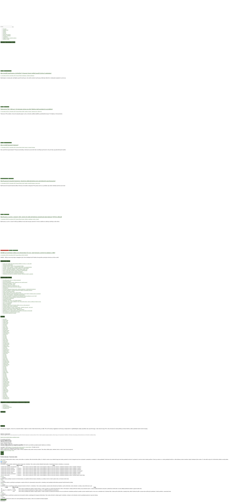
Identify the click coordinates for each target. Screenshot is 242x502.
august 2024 (5, 333)
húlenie (26, 219)
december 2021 (6, 361)
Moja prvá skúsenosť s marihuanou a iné (11, 285)
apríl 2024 (5, 338)
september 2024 (6, 332)
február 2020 (5, 379)
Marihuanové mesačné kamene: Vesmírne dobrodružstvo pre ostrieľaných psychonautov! (28, 181)
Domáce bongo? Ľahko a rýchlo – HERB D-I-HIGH (13, 309)
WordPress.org (6, 408)
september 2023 (6, 346)
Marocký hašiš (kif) (7, 303)
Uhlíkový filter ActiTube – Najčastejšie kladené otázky (14, 294)
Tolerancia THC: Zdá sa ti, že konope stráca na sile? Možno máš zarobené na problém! (27, 109)
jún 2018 (5, 394)
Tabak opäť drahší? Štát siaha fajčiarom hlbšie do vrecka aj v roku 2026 (17, 263)
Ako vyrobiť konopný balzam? (9, 145)
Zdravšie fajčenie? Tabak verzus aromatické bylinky (13, 265)
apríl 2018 (5, 395)
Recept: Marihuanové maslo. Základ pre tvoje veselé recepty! (15, 282)
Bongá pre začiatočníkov (8, 264)
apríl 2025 (5, 326)
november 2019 (6, 382)
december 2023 (6, 343)
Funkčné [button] (2, 476)
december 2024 (6, 330)
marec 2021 (5, 371)
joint (23, 183)
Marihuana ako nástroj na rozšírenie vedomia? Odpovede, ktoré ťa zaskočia (18, 273)
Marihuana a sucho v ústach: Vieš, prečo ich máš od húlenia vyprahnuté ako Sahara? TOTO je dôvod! (31, 217)
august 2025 (5, 323)
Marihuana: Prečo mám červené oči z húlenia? (12, 286)
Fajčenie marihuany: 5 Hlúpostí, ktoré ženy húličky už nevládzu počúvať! (17, 290)
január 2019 (5, 389)
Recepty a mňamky (7, 35)
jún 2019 (5, 387)
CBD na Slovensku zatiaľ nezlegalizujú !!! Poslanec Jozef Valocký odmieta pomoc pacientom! (22, 293)
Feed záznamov (6, 405)
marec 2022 (5, 358)
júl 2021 (4, 366)
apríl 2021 (5, 370)
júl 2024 (4, 335)
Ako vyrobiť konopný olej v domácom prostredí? (13, 271)
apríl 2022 (5, 357)
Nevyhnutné (4, 461)
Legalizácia (5, 36)
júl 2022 (4, 354)
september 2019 (6, 385)
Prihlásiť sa (5, 404)
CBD (23, 255)
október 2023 (5, 345)
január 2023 (5, 348)
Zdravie (4, 32)
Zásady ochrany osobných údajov (9, 37)
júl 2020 (4, 373)
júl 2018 (4, 392)
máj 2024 (5, 337)
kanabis (26, 111)
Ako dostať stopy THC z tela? (9, 284)
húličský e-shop (6, 39)
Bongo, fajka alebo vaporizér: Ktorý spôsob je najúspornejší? (15, 270)
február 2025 (5, 328)
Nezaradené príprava (5, 250)
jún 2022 (5, 355)
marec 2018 (5, 396)
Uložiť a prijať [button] (3, 499)
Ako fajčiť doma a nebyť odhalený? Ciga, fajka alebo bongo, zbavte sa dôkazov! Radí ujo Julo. (22, 301)
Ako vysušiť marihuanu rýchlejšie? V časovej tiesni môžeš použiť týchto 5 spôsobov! (26, 73)
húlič (23, 111)
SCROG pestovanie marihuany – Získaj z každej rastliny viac (15, 269)
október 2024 (5, 331)
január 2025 (5, 329)
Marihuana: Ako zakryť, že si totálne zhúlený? (12, 300)
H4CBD (26, 255)
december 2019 (6, 381)
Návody (4, 33)
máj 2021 (5, 369)
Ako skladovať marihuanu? (8, 298)
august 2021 (5, 365)
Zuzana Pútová (19, 75)
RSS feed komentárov (7, 407)
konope (29, 111)
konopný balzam (31, 147)
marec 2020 (5, 378)
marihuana (24, 75)
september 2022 (6, 352)
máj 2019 (5, 388)
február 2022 (5, 360)
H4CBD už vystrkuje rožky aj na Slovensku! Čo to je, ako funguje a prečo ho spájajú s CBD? (28, 253)
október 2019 (5, 383)
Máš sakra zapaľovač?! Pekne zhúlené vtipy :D (12, 308)
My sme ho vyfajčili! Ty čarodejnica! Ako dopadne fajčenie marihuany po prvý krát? (20, 295)
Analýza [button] (2, 483)
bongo (23, 219)
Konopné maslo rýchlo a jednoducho (10, 306)
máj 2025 (5, 324)
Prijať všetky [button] (11, 450)
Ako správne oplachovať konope (9, 313)
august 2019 (5, 386)
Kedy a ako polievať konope (8, 291)
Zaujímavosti (5, 30)
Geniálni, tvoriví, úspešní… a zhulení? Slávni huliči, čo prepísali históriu (17, 267)
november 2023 (6, 344)
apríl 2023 (5, 347)
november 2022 (6, 349)
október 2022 (5, 350)
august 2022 (5, 353)
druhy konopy (25, 147)
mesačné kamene (31, 183)
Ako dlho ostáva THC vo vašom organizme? (12, 280)
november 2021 (6, 362)
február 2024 (5, 340)
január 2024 (5, 341)
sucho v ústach (36, 219)
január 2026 (5, 321)
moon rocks (37, 183)
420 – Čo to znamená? (7, 302)
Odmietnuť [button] (3, 450)
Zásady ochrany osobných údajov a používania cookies (10, 437)
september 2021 (6, 364)
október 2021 (5, 363)
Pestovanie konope (7, 34)
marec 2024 (5, 339)
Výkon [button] (2, 479)
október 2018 (5, 390)
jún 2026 (5, 319)
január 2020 (5, 380)
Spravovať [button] (7, 450)
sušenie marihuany (30, 75)
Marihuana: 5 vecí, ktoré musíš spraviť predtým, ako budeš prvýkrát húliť (17, 310)
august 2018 (5, 391)
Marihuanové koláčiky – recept (9, 283)
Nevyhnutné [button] (3, 460)
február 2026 (5, 320)
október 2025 (5, 322)
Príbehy (4, 31)
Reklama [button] (2, 492)
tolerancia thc (34, 111)
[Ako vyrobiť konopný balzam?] (26, 141)
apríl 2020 (5, 377)
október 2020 (5, 372)
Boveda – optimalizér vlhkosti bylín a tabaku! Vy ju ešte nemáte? (16, 268)
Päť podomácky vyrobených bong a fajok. (11, 311)
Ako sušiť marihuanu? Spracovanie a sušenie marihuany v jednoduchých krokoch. (19, 289)
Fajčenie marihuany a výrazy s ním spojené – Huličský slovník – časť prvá (18, 307)
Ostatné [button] (2, 496)
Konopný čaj (5, 288)
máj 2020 (5, 375)
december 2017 (6, 397)
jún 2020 (5, 374)
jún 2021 (5, 368)
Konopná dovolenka (7, 299)
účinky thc (39, 111)
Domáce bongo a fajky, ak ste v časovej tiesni (12, 292)
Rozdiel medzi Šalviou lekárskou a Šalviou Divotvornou (14, 297)
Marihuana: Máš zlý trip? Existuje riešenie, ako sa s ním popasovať (16, 305)
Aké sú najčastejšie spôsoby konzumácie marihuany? (13, 272)
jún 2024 (5, 336)
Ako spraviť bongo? (7, 281)
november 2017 (6, 398)
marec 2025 (5, 327)
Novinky (5, 28)
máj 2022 (5, 356)
